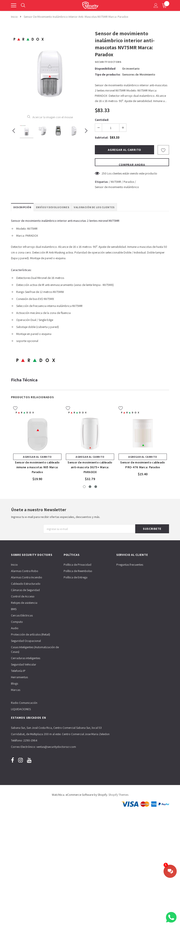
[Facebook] (12, 760)
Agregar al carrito (37, 456)
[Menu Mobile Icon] (13, 5)
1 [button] (84, 486)
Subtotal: (101, 137)
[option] (50, 69)
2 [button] (90, 486)
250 (104, 173)
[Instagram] (20, 760)
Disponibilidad (105, 68)
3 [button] (95, 486)
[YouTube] (29, 760)
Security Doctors (108, 61)
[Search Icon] (23, 5)
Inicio (14, 17)
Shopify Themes (118, 795)
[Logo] (90, 4)
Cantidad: (102, 120)
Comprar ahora (132, 164)
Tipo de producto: (108, 74)
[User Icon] (156, 5)
